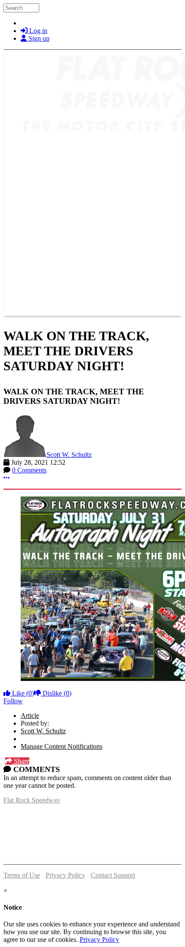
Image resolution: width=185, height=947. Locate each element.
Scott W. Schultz (69, 454)
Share (20, 761)
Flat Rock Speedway (31, 800)
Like (22, 693)
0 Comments (29, 470)
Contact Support (113, 875)
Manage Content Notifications (61, 746)
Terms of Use (21, 875)
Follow (13, 701)
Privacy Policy (65, 875)
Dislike (56, 693)
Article (30, 715)
